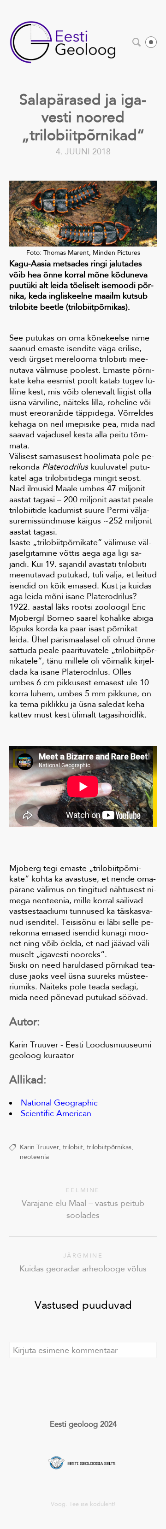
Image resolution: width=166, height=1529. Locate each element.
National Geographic (59, 1103)
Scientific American (56, 1113)
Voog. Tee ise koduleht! (83, 1503)
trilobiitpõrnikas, (110, 1147)
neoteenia (34, 1157)
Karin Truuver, (40, 1147)
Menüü (151, 42)
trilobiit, (74, 1147)
